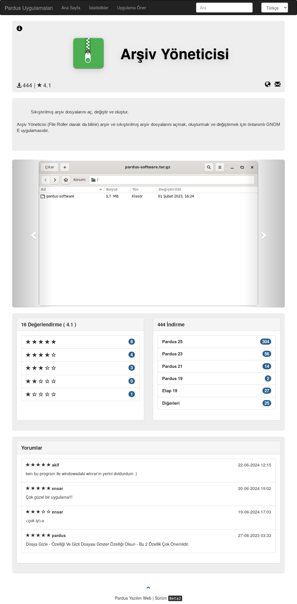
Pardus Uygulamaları (29, 7)
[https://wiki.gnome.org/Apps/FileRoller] (270, 85)
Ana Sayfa (70, 7)
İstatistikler (98, 7)
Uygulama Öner (131, 7)
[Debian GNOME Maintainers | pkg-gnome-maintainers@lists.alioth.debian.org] (277, 85)
